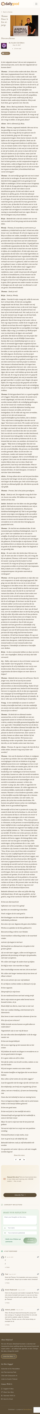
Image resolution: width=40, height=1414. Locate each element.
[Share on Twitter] (20, 1159)
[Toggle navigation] (36, 4)
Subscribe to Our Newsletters (10, 1369)
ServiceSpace (28, 1409)
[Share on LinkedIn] (24, 1159)
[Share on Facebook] (16, 1159)
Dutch (6, 53)
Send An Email (8, 1399)
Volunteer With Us (9, 1396)
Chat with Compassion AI (9, 1376)
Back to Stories (7, 12)
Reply (7, 1267)
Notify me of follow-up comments (13, 1240)
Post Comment (30, 1240)
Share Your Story (8, 1392)
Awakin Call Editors (17, 43)
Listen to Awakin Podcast (9, 1379)
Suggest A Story (8, 1389)
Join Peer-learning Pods (8, 1372)
